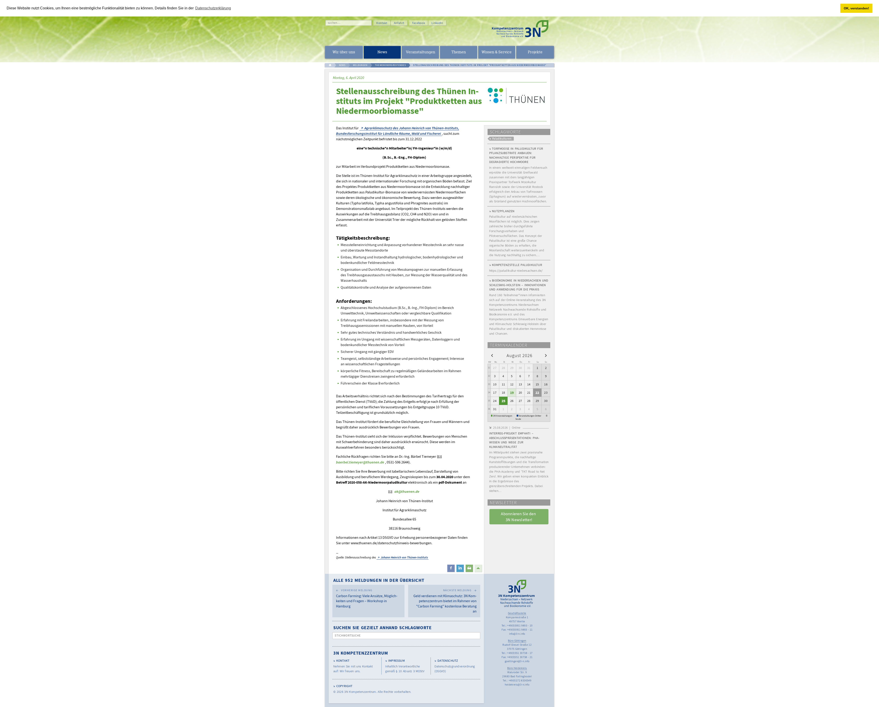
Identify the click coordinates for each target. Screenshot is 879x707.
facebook (418, 23)
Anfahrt (399, 23)
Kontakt (381, 23)
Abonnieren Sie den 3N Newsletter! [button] (519, 516)
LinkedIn (437, 23)
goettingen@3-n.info (517, 661)
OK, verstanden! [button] (856, 8)
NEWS (342, 65)
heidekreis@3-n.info (517, 684)
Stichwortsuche (348, 635)
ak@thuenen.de (406, 491)
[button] (451, 568)
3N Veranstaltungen (502, 415)
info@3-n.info (517, 633)
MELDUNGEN (360, 65)
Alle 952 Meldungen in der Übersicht (378, 580)
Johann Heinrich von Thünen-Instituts (404, 557)
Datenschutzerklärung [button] (213, 8)
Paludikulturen (502, 139)
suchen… (334, 23)
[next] (545, 355)
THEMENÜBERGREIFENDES (390, 65)
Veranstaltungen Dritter (530, 415)
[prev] (492, 355)
